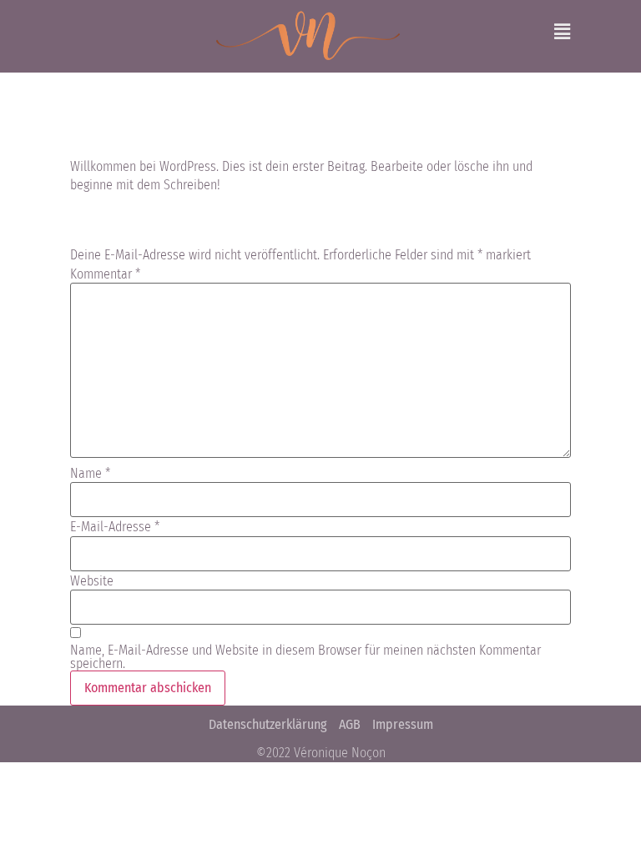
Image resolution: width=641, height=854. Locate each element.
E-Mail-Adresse (114, 527)
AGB (350, 724)
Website (92, 581)
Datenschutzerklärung (268, 724)
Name (90, 473)
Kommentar (105, 274)
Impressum (402, 724)
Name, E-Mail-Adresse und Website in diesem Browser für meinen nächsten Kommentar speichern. (305, 657)
